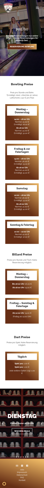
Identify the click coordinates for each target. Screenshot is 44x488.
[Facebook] (27, 465)
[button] (2, 423)
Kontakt (22, 480)
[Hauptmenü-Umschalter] (38, 8)
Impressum (22, 472)
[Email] (17, 465)
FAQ (22, 477)
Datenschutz (22, 475)
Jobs (22, 470)
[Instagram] (22, 465)
